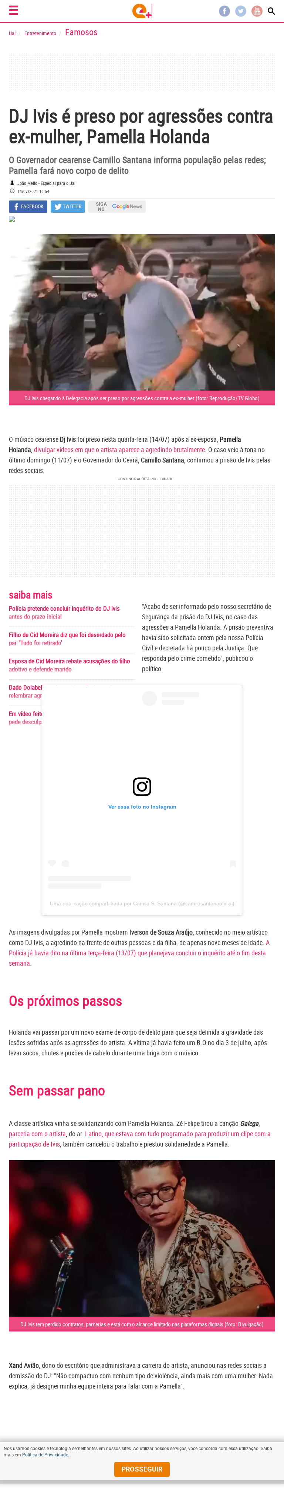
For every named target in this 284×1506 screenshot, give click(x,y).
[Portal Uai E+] (142, 11)
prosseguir (142, 1469)
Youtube (257, 11)
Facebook (224, 11)
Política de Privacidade (45, 1454)
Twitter (240, 11)
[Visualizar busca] (271, 11)
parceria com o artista (37, 1133)
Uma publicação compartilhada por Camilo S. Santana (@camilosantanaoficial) (142, 903)
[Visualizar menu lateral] (13, 10)
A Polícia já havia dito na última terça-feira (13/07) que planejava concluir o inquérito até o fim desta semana (139, 953)
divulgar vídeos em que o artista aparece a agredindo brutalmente (119, 449)
